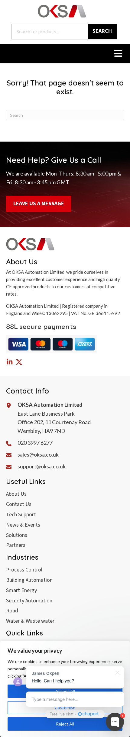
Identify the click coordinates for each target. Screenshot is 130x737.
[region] (65, 689)
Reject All (65, 723)
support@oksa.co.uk (42, 466)
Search (102, 31)
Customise (65, 707)
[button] (9, 362)
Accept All (65, 691)
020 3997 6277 (35, 442)
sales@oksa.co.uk (38, 454)
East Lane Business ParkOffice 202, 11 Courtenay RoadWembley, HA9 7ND (54, 422)
